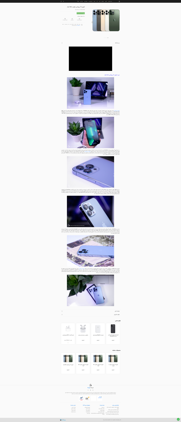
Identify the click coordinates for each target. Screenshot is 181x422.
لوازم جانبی (85, 1)
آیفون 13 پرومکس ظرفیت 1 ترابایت (113, 365)
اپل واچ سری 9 (88, 410)
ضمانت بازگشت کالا (101, 408)
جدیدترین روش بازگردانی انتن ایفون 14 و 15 (112, 414)
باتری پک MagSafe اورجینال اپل (98, 335)
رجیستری (103, 407)
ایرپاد (94, 1)
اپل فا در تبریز (74, 407)
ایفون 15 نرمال (88, 408)
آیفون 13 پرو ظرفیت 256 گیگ (68, 364)
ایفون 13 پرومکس (87, 151)
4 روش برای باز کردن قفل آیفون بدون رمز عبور (112, 412)
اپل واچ (103, 1)
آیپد (99, 1)
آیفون (106, 1)
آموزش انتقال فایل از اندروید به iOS (114, 409)
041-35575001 (78, 25)
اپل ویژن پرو (90, 1)
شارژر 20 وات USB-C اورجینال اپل (68, 335)
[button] (93, 22)
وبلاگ (78, 1)
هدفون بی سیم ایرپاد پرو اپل (83, 335)
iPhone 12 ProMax (106, 113)
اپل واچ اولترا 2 (88, 411)
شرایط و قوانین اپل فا (101, 411)
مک (97, 1)
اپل (74, 110)
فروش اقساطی (102, 410)
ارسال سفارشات (73, 411)
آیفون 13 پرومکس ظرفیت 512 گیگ (98, 365)
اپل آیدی (81, 1)
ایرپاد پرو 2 (88, 413)
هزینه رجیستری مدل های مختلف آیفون (113, 411)
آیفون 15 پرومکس (87, 407)
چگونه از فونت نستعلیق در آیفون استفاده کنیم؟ (113, 408)
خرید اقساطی (110, 1)
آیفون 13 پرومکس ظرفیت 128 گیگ (83, 365)
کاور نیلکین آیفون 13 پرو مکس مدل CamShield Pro (113, 335)
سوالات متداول (73, 408)
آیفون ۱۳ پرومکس (117, 110)
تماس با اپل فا (74, 410)
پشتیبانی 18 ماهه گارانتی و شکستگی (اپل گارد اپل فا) (97, 414)
